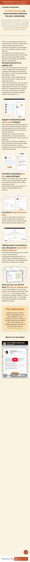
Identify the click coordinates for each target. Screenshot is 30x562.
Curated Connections (10, 7)
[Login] (27, 7)
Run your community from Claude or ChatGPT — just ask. (15, 2)
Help (11, 559)
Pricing (4, 559)
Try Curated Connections (15, 328)
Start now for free (21, 559)
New (8, 559)
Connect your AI (7, 293)
